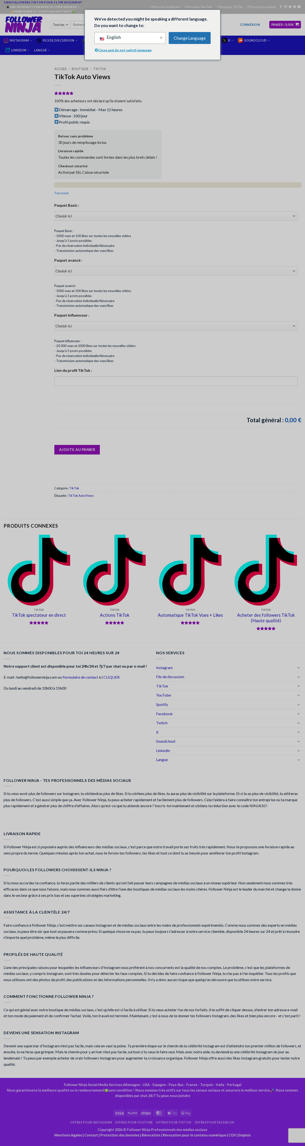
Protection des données (119, 1135)
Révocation (151, 1135)
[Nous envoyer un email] (294, 7)
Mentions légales (68, 1135)
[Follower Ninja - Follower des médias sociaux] (23, 25)
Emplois (244, 1135)
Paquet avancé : (68, 260)
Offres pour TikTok (230, 7)
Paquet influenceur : (71, 315)
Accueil (60, 69)
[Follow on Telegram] (299, 7)
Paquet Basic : (66, 205)
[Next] (301, 588)
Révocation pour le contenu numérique (194, 1135)
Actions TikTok (114, 615)
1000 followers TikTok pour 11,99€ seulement (43, 2)
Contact (91, 1135)
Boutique (80, 69)
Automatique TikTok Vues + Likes (190, 615)
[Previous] (3, 588)
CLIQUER (111, 677)
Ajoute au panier (77, 449)
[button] (250, 24)
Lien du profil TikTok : (73, 370)
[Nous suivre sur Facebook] (281, 7)
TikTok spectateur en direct (39, 615)
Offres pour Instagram (165, 7)
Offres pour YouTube (198, 7)
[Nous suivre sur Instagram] (285, 7)
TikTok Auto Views (81, 495)
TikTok (99, 69)
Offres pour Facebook (261, 7)
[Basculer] (298, 667)
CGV (232, 1135)
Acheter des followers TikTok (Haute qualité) (266, 617)
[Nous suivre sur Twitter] (290, 7)
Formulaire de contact (80, 677)
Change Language (190, 38)
